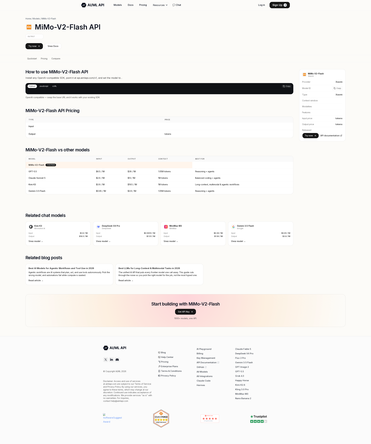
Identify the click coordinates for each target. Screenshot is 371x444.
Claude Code (203, 381)
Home (28, 18)
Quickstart (32, 58)
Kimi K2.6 (240, 385)
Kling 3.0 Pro (242, 389)
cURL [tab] (54, 86)
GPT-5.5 (33, 171)
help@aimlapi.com (119, 401)
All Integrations (204, 376)
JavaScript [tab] (43, 86)
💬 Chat (176, 4)
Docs (130, 4)
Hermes (201, 385)
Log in (261, 4)
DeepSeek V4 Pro (244, 353)
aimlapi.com (111, 384)
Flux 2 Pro (240, 358)
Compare (55, 58)
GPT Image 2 (242, 367)
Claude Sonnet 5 (37, 178)
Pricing (143, 4)
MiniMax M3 (241, 394)
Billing (200, 353)
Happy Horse (242, 380)
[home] (92, 5)
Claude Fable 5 (243, 349)
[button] (160, 5)
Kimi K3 (32, 184)
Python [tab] (32, 86)
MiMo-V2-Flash (36, 165)
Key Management (206, 358)
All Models (202, 372)
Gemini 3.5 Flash (37, 191)
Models (118, 4)
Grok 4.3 (239, 376)
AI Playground (204, 349)
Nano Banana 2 (243, 398)
